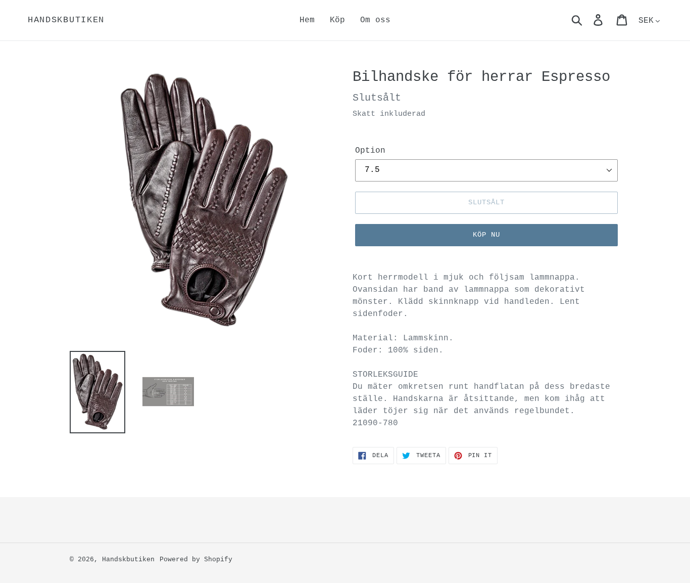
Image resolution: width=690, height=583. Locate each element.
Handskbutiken (66, 20)
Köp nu (487, 235)
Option (370, 150)
